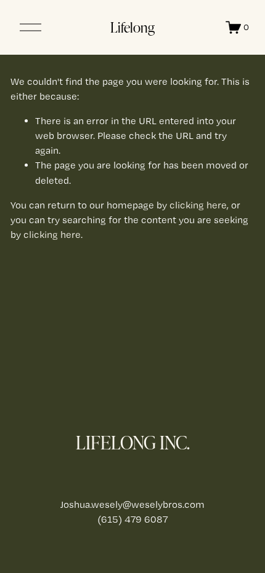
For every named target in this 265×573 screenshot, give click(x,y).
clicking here (198, 205)
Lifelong (132, 27)
